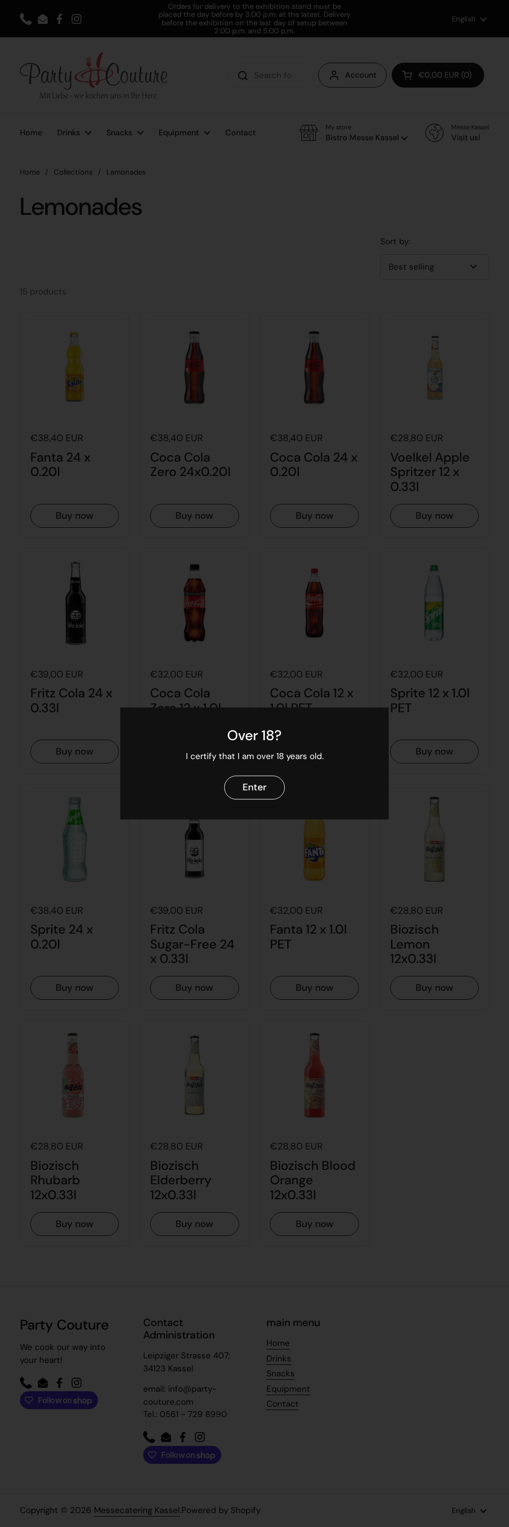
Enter (254, 787)
